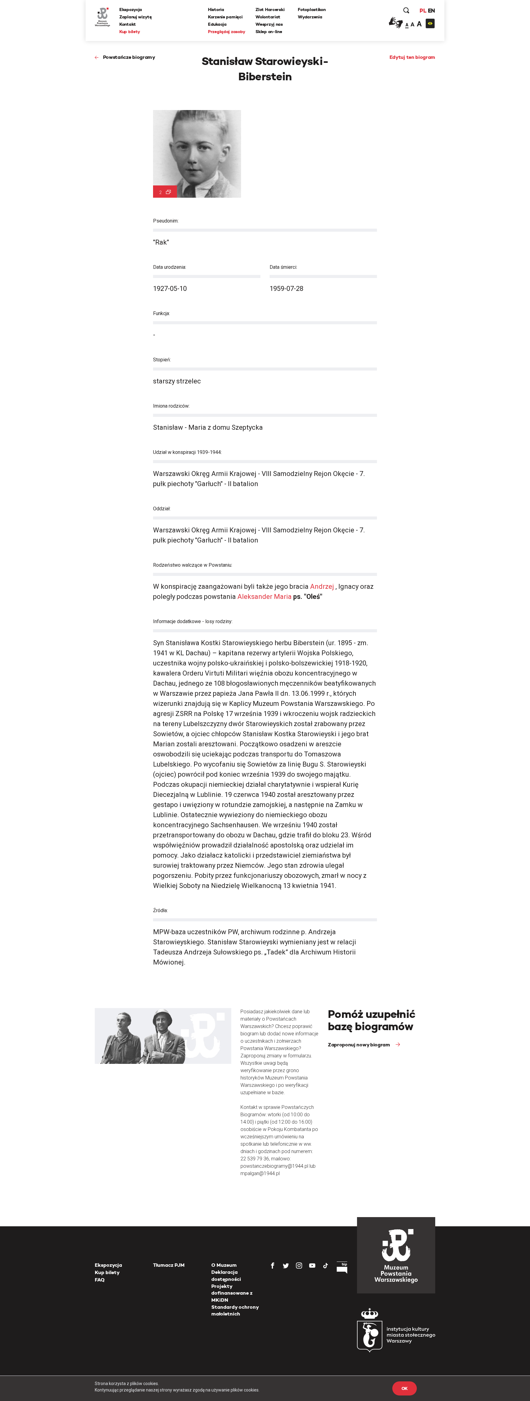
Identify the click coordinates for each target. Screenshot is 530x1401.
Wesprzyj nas (269, 24)
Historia (216, 9)
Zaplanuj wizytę (135, 17)
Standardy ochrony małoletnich (235, 1310)
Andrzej (322, 586)
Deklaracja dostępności (226, 1275)
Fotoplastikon (311, 9)
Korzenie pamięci (225, 17)
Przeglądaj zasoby (226, 31)
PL (423, 10)
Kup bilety (129, 31)
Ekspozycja (130, 9)
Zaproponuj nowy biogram (359, 1044)
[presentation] (15, 634)
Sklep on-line (268, 31)
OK (404, 1388)
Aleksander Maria (265, 596)
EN (431, 10)
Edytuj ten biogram (412, 57)
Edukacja (217, 24)
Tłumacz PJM (169, 1265)
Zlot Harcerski (269, 9)
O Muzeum (224, 1265)
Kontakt (127, 24)
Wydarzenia (310, 17)
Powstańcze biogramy (129, 57)
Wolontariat (267, 17)
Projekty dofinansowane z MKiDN (231, 1293)
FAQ (100, 1280)
